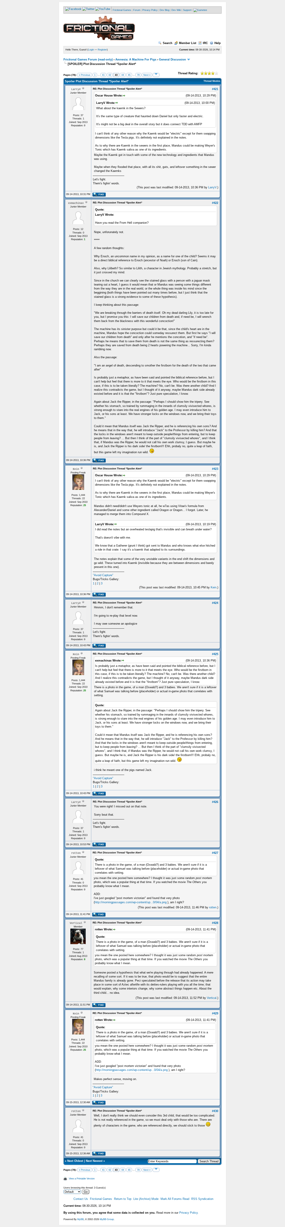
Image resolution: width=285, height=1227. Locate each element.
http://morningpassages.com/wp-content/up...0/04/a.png (131, 902)
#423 (215, 469)
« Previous (84, 75)
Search (167, 43)
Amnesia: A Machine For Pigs (135, 59)
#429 (215, 1013)
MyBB (80, 1219)
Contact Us (80, 1199)
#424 (215, 603)
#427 (215, 853)
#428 (215, 923)
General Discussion (172, 59)
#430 (215, 1111)
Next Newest (94, 1161)
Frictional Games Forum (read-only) (88, 59)
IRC (205, 43)
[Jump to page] (156, 75)
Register (102, 49)
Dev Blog (164, 10)
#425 (215, 654)
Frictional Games (122, 10)
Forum (136, 10)
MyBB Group (107, 1219)
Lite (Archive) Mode (146, 1199)
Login (91, 49)
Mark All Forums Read (175, 1199)
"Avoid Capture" (103, 575)
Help (217, 43)
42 (109, 75)
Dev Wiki (176, 10)
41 (103, 75)
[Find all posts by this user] (99, 195)
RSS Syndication (202, 1199)
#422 (215, 203)
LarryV (212, 187)
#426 (215, 802)
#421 (215, 89)
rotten (212, 907)
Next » (147, 75)
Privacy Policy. (189, 1212)
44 (122, 75)
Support (187, 10)
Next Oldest (75, 1161)
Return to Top (122, 1199)
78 (138, 75)
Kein (213, 587)
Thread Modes (212, 81)
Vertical (211, 998)
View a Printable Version (82, 1178)
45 (129, 75)
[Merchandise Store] (200, 10)
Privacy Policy (150, 10)
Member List (187, 43)
